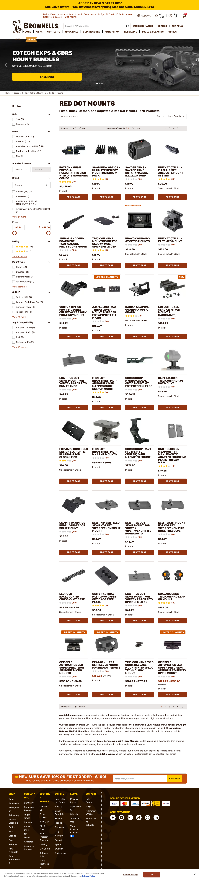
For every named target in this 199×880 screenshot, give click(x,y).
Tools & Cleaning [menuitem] (153, 32)
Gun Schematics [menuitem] (143, 26)
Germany (59, 827)
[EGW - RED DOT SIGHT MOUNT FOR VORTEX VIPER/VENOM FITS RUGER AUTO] (139, 504)
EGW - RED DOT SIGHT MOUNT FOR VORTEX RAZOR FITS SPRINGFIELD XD (139, 598)
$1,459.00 (44, 227)
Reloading (14, 815)
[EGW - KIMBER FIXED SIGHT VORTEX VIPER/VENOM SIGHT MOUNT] (106, 504)
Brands (12, 835)
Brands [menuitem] (162, 26)
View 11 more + (19, 286)
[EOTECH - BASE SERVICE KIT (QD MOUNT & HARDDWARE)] (172, 289)
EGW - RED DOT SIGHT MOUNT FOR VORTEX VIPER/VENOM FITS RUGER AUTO (138, 528)
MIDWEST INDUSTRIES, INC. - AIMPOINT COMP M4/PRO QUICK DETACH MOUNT (104, 383)
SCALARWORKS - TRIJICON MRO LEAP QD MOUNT (171, 597)
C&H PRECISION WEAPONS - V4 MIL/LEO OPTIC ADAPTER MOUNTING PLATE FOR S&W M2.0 (172, 456)
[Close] (195, 874)
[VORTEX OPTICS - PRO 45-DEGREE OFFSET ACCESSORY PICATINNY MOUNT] (73, 289)
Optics (16, 93)
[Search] (127, 26)
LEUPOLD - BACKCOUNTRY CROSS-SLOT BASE (72, 597)
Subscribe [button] (175, 778)
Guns (11, 799)
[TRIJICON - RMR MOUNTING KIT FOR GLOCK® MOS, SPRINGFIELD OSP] (106, 220)
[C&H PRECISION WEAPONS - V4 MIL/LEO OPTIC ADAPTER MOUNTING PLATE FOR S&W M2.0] (172, 431)
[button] (173, 15)
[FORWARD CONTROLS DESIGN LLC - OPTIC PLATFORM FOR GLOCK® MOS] (73, 431)
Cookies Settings (130, 875)
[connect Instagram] (130, 817)
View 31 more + (20, 217)
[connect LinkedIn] (156, 817)
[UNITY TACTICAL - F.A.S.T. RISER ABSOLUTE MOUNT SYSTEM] (172, 149)
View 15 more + (20, 347)
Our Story (29, 803)
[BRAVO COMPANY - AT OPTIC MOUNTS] (139, 220)
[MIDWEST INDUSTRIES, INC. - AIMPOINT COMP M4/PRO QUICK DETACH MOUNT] (106, 360)
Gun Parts (14, 803)
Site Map (74, 814)
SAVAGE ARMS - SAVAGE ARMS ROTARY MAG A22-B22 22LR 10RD (137, 171)
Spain (58, 844)
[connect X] (147, 817)
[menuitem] (17, 31)
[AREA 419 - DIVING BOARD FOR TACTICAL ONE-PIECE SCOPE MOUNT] (73, 220)
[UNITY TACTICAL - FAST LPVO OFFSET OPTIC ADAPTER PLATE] (106, 575)
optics (173, 754)
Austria (58, 806)
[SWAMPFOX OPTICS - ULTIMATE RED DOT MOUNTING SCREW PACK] (106, 149)
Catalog (44, 844)
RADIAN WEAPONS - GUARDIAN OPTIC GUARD (138, 310)
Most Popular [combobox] (175, 116)
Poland (58, 840)
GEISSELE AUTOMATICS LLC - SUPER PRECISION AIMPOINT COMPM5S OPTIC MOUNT (172, 667)
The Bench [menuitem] (178, 26)
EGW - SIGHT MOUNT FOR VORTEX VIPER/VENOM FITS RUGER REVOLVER (171, 526)
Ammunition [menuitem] (112, 32)
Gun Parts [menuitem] (53, 32)
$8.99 (18, 227)
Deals (11, 840)
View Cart (44, 821)
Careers (28, 822)
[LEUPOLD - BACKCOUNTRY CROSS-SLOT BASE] (73, 575)
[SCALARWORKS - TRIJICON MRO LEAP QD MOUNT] (172, 575)
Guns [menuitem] (28, 32)
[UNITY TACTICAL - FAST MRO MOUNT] (172, 220)
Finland (59, 818)
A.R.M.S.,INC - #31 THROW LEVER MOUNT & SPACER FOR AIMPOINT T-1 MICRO (104, 312)
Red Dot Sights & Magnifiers (34, 93)
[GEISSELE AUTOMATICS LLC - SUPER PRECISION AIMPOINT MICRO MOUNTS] (73, 644)
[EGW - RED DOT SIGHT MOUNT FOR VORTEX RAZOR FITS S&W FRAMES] (73, 360)
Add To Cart (73, 197)
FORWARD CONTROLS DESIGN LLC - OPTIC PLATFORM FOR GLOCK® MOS (73, 453)
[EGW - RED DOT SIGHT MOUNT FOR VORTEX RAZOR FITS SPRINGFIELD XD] (139, 575)
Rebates (13, 844)
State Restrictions (44, 863)
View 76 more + (20, 317)
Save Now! (47, 76)
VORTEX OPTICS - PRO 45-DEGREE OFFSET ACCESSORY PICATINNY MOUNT (73, 311)
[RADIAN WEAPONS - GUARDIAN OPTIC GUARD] (139, 289)
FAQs (88, 806)
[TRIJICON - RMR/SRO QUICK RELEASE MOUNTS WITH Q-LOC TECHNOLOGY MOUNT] (139, 644)
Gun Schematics (14, 859)
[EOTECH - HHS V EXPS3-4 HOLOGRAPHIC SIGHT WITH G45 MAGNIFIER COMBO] (73, 149)
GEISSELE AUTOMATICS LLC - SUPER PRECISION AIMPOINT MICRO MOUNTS (72, 667)
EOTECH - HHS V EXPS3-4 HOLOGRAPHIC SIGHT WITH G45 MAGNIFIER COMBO (73, 173)
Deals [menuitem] (31, 39)
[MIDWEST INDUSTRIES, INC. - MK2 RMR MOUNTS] (106, 431)
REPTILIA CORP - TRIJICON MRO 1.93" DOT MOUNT (171, 381)
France (58, 823)
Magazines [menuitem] (72, 32)
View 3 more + (19, 256)
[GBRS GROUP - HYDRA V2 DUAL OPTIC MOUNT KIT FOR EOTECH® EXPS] (139, 360)
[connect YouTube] (121, 817)
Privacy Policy (88, 876)
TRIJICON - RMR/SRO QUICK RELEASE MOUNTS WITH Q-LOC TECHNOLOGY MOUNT (139, 667)
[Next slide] (193, 65)
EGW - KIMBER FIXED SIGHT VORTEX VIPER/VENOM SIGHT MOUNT (106, 526)
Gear (11, 831)
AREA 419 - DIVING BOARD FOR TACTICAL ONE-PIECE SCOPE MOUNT (73, 242)
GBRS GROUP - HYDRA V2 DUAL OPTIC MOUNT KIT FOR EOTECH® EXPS (138, 382)
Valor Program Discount (44, 836)
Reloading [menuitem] (130, 32)
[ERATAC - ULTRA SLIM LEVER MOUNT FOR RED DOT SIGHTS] (106, 644)
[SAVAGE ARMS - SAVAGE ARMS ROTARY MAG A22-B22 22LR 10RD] (139, 149)
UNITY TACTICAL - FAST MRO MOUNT (170, 240)
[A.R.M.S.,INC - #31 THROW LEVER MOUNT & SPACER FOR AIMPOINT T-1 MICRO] (106, 289)
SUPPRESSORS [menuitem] (91, 32)
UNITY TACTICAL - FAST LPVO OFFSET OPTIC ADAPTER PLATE (105, 598)
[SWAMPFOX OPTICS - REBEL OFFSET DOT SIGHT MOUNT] (73, 504)
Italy (57, 831)
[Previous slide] (6, 65)
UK (56, 860)
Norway (59, 835)
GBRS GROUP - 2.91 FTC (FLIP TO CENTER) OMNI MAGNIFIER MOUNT (138, 453)
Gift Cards (45, 848)
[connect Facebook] (113, 817)
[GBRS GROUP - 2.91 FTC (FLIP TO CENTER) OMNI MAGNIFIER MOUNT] (139, 431)
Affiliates (28, 841)
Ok (152, 875)
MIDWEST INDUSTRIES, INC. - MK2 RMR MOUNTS (104, 452)
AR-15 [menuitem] (39, 32)
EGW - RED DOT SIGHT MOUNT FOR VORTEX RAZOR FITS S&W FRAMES (73, 382)
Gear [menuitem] (17, 39)
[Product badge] (133, 204)
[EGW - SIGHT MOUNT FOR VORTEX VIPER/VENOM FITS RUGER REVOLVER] (172, 504)
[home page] (35, 26)
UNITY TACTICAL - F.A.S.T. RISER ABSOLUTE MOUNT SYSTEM (170, 171)
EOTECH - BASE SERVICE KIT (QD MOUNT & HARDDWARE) (169, 311)
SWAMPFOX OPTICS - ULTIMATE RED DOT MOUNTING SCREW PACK (106, 171)
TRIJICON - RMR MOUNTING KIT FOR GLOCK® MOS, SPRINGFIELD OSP (105, 242)
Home (8, 93)
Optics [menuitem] (172, 32)
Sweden (59, 848)
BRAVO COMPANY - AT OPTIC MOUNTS (137, 240)
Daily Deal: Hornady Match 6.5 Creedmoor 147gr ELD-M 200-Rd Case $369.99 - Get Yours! (87, 15)
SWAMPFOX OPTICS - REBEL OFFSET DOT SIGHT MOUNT (73, 525)
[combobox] (21, 169)
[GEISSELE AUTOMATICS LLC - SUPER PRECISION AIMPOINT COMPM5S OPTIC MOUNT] (172, 644)
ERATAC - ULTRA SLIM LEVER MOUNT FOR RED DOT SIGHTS (106, 665)
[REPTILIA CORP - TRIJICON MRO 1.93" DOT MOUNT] (172, 360)
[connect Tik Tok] (139, 817)
